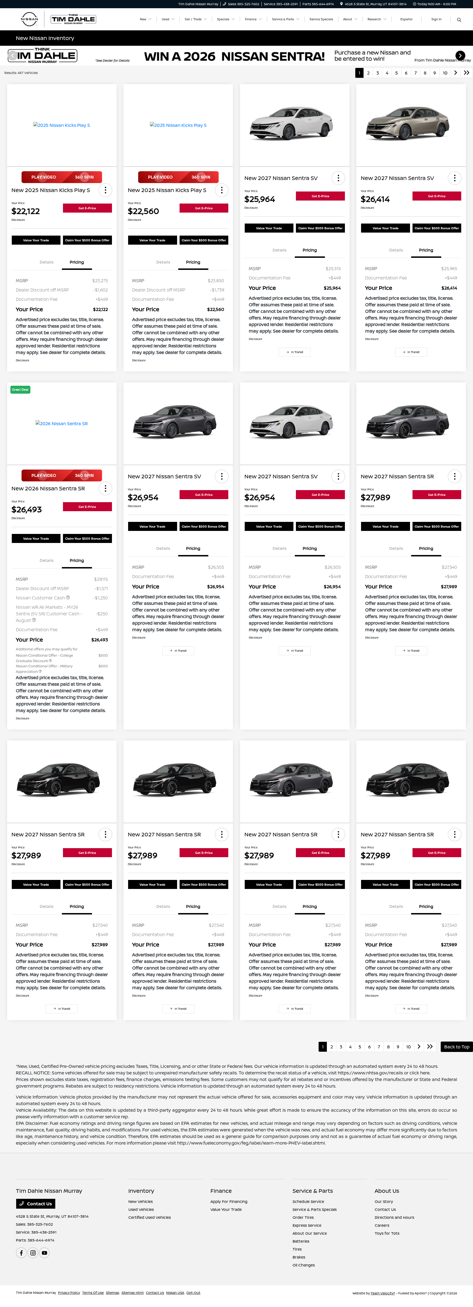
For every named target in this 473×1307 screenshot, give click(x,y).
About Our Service (310, 1233)
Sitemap (112, 1292)
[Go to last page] (466, 73)
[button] (105, 190)
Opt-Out (193, 1292)
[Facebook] (21, 1252)
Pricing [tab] (77, 262)
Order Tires (303, 1217)
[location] (341, 4)
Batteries (301, 1241)
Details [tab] (47, 262)
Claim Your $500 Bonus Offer (87, 240)
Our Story (384, 1201)
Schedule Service (308, 1201)
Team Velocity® (383, 1293)
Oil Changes (304, 1265)
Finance (221, 1190)
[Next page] (461, 55)
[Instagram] (32, 1252)
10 (445, 73)
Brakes (299, 1257)
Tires (297, 1249)
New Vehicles (140, 1201)
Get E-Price (87, 208)
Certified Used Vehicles (149, 1217)
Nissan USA (175, 1292)
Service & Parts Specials (315, 1209)
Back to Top (456, 1047)
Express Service (307, 1225)
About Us (387, 1190)
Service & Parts (313, 1190)
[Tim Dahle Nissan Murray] (63, 19)
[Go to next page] (456, 73)
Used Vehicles (141, 1209)
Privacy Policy (69, 1292)
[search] (459, 20)
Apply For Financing (228, 1201)
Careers (382, 1225)
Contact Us (39, 1204)
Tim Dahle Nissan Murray (36, 1292)
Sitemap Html (133, 1292)
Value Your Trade (36, 240)
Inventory (141, 1190)
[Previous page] (12, 55)
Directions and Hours (394, 1217)
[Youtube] (44, 1252)
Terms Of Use (93, 1292)
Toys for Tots (387, 1233)
